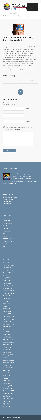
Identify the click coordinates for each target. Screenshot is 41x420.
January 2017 (7, 357)
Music (5, 233)
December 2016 (8, 360)
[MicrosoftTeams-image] (18, 29)
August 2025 (7, 273)
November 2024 (8, 293)
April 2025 (6, 280)
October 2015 (7, 396)
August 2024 (7, 298)
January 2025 (7, 288)
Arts (4, 218)
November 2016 (8, 363)
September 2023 (8, 324)
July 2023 (6, 329)
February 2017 (8, 355)
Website (28, 121)
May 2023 (6, 332)
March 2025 (7, 283)
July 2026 (6, 262)
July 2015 (6, 404)
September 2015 (8, 398)
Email (28, 115)
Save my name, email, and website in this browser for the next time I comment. (19, 128)
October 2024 (7, 296)
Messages (24, 43)
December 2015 (8, 391)
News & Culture (8, 239)
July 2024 (6, 301)
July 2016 (6, 373)
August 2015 (7, 401)
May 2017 (6, 350)
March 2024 (7, 311)
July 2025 (6, 275)
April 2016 (6, 380)
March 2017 (7, 352)
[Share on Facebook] (9, 80)
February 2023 (8, 339)
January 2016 (7, 388)
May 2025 (6, 278)
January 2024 (7, 314)
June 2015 (6, 406)
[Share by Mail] (32, 80)
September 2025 (8, 270)
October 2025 (7, 268)
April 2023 (6, 334)
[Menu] (34, 8)
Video (5, 249)
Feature (5, 228)
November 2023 (8, 319)
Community (6, 221)
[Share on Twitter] (20, 80)
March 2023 (7, 337)
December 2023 (8, 316)
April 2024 (6, 309)
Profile (5, 244)
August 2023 (7, 327)
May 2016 (6, 378)
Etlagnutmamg (8, 223)
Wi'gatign (16, 417)
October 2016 (7, 365)
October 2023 (7, 321)
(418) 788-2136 (7, 201)
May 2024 (6, 306)
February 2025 (8, 286)
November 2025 (8, 265)
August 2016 (7, 370)
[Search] (30, 8)
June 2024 (6, 303)
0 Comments (16, 43)
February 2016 (8, 386)
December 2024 (8, 291)
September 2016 (8, 368)
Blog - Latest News (10, 13)
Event (5, 226)
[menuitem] (30, 8)
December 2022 (8, 342)
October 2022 (7, 347)
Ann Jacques (32, 43)
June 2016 (6, 375)
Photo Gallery (7, 241)
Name (28, 108)
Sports (5, 246)
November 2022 (8, 345)
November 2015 (8, 393)
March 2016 (7, 383)
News (5, 236)
